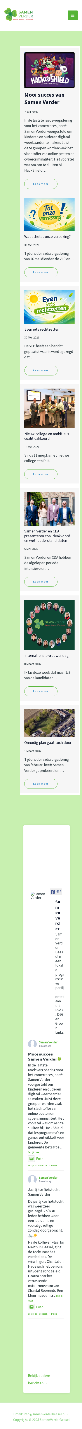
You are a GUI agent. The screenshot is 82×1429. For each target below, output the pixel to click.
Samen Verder (48, 1042)
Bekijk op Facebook (37, 1165)
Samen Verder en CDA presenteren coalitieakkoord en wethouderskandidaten (47, 536)
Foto (40, 1158)
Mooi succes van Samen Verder (44, 98)
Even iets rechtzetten (41, 329)
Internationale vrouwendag (46, 655)
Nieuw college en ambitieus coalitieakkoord (46, 436)
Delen (54, 1165)
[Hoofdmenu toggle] (73, 15)
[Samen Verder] (39, 896)
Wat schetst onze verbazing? (47, 236)
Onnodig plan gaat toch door (48, 742)
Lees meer (41, 183)
